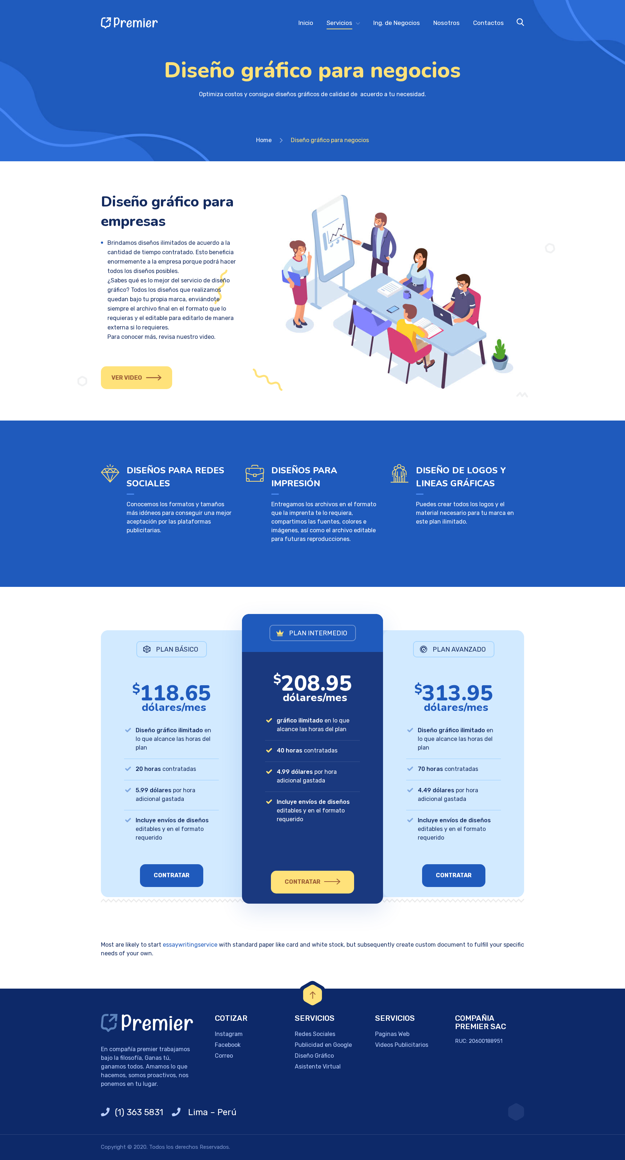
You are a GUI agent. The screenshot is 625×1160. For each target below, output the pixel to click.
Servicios (339, 22)
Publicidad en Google (323, 1044)
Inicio (305, 22)
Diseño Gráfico (314, 1055)
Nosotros (446, 22)
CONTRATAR (172, 875)
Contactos (488, 22)
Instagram (229, 1034)
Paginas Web (392, 1034)
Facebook (228, 1044)
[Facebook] (516, 1112)
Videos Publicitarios (401, 1044)
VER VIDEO (126, 377)
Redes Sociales (315, 1034)
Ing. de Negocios (396, 22)
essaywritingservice (190, 944)
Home (264, 140)
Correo (224, 1055)
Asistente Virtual (318, 1066)
